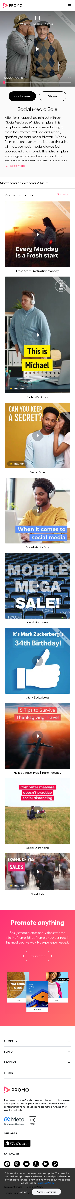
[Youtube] (26, 1164)
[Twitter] (36, 1164)
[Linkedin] (45, 1164)
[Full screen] (69, 76)
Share (52, 96)
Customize (22, 96)
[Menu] (69, 5)
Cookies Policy (46, 1182)
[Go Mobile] (37, 871)
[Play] (37, 49)
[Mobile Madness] (37, 586)
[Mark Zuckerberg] (37, 661)
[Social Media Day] (37, 510)
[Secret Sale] (37, 435)
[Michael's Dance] (37, 335)
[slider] (4, 82)
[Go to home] (14, 6)
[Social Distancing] (37, 811)
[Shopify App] (37, 1143)
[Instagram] (32, 1121)
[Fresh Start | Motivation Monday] (37, 234)
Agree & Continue (46, 1191)
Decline (23, 1191)
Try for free (37, 956)
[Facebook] (14, 1121)
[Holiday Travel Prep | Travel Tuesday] (37, 736)
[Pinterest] (55, 1164)
